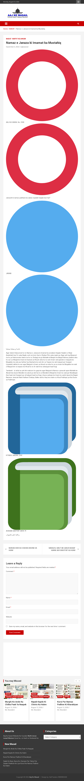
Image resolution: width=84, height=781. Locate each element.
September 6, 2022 (12, 47)
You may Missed (13, 681)
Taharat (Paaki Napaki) (14, 696)
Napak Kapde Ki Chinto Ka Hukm (13, 703)
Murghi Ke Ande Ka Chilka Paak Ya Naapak (18, 749)
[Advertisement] (42, 659)
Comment (10, 571)
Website (9, 617)
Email (8, 607)
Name (8, 598)
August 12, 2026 (10, 707)
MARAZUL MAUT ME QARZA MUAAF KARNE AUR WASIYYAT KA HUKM (62, 549)
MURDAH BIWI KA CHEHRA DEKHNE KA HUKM (23, 549)
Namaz (41, 696)
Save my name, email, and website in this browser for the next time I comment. (37, 626)
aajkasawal (24, 47)
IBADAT (8, 39)
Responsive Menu (78, 2)
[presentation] (76, 680)
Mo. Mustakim (10, 710)
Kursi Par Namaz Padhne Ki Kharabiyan (41, 703)
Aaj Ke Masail (34, 777)
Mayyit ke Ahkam (19, 39)
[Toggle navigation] (6, 23)
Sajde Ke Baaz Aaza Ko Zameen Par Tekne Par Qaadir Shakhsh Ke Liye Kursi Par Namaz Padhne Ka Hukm (68, 707)
